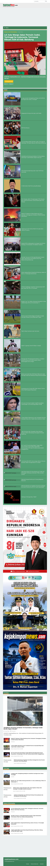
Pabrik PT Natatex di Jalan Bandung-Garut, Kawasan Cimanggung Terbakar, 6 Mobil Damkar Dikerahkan (33, 215)
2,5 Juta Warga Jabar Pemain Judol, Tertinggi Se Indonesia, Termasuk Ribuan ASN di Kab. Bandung (22, 37)
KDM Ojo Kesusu (25, 127)
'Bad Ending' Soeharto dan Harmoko (30, 331)
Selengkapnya (8, 81)
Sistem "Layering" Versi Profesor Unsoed (31, 345)
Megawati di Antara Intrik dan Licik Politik (31, 113)
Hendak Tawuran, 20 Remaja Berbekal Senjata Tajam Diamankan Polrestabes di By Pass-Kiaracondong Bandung (32, 258)
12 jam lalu (13, 731)
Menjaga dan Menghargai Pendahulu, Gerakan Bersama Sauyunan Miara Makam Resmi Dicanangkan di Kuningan (32, 360)
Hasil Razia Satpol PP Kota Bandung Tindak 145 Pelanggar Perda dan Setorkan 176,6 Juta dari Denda (32, 473)
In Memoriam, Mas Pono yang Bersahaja (31, 186)
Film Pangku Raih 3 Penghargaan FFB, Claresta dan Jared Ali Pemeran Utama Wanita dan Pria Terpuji (32, 200)
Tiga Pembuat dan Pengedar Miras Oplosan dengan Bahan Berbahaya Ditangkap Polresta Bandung (32, 433)
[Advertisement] (25, 17)
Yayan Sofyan (7, 731)
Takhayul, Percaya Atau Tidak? (28, 496)
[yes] (46, 1)
